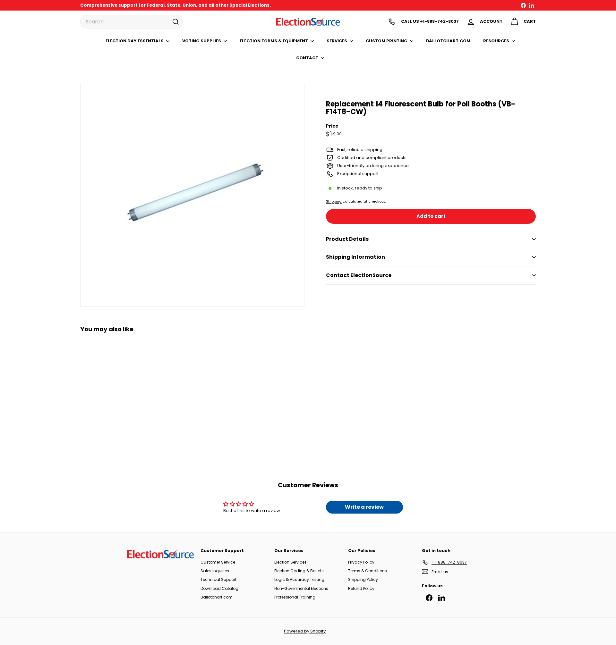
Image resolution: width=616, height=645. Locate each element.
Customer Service (218, 562)
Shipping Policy (363, 579)
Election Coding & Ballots (299, 571)
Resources (496, 41)
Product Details (347, 239)
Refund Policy (361, 588)
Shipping (334, 201)
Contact (307, 58)
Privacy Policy (361, 562)
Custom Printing (387, 41)
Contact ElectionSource (358, 275)
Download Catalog (219, 588)
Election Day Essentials (135, 41)
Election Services (290, 562)
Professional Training (294, 597)
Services (337, 41)
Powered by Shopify (305, 631)
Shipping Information (355, 257)
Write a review (364, 507)
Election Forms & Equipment (274, 41)
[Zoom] (192, 194)
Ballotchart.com (217, 597)
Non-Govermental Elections (301, 588)
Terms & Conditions (367, 571)
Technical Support (218, 579)
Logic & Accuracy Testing (299, 579)
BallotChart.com (448, 41)
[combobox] (131, 22)
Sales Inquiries (215, 571)
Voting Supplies (202, 41)
